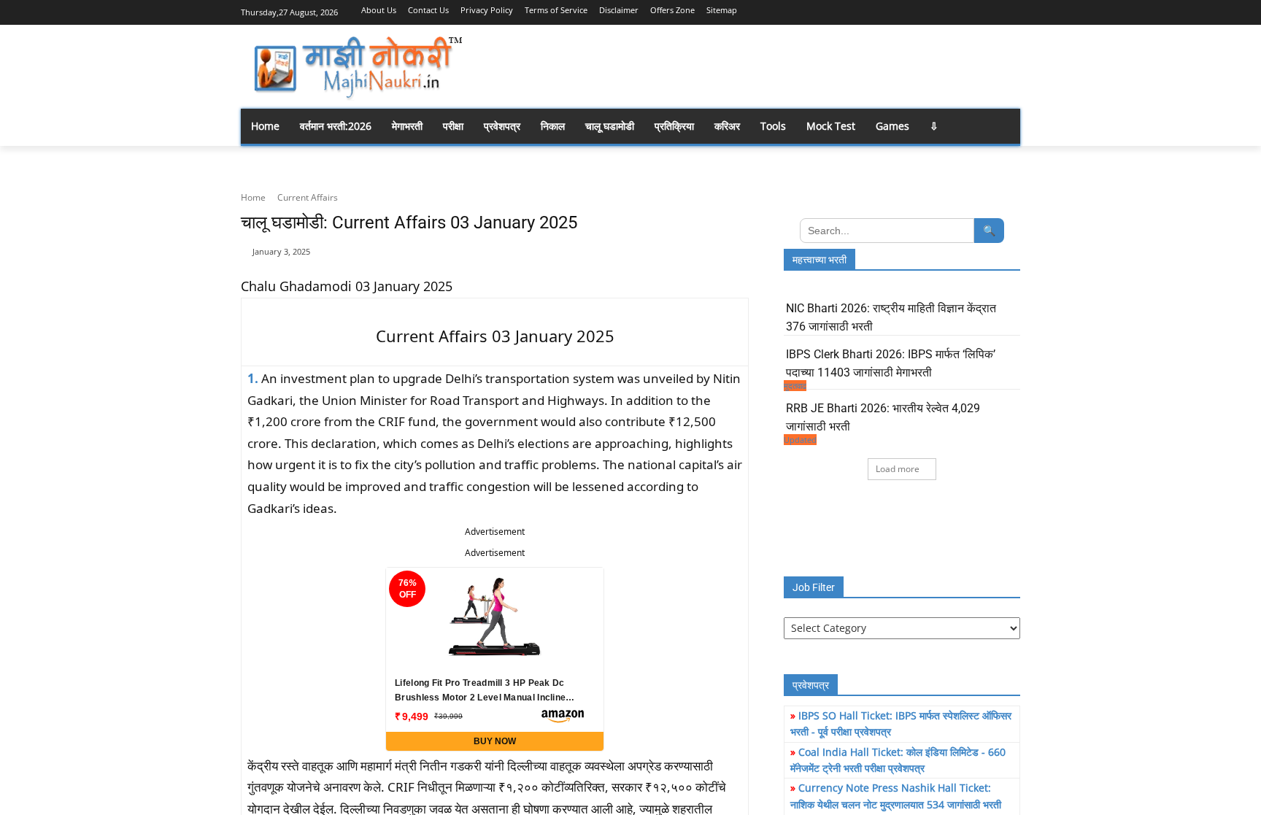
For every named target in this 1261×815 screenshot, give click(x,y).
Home (253, 197)
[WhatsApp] (1011, 10)
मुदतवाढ (795, 385)
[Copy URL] (693, 259)
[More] (727, 259)
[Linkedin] (951, 10)
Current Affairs (307, 197)
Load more (897, 469)
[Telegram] (971, 10)
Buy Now (495, 741)
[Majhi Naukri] (357, 68)
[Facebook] (910, 10)
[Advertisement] (747, 66)
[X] (991, 10)
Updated (800, 439)
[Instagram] (930, 10)
